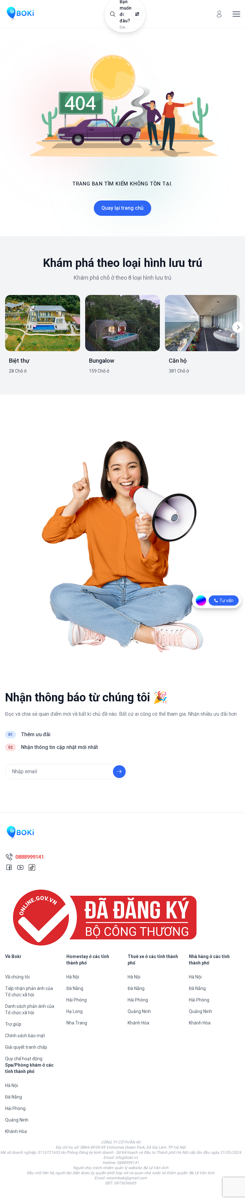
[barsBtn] (236, 14)
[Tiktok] (32, 867)
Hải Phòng (76, 999)
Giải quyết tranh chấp (26, 1047)
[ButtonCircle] (119, 771)
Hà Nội (72, 976)
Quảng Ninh (139, 1011)
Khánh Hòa (138, 1022)
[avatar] (219, 14)
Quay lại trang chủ (122, 208)
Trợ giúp (13, 1024)
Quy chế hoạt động (23, 1058)
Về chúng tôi (17, 976)
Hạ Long (74, 1011)
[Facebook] (9, 867)
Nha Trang (76, 1022)
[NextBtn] (238, 327)
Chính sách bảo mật (25, 1035)
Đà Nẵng (74, 988)
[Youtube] (20, 867)
